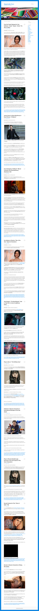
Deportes (29, 28)
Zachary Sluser (15, 405)
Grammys (21, 164)
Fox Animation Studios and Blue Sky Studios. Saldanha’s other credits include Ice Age (14, 453)
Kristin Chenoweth (6, 455)
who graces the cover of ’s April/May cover (13, 485)
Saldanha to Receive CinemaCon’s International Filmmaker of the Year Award (12, 410)
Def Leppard (8, 559)
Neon (4, 297)
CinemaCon (5, 110)
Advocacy (29, 25)
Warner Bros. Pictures (6, 561)
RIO (11, 455)
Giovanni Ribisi (21, 110)
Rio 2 (12, 455)
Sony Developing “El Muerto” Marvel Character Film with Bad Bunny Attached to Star (12, 170)
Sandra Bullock (16, 165)
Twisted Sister (23, 560)
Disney (12, 357)
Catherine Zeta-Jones (22, 558)
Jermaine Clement (8, 111)
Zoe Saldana (21, 297)
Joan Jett (16, 559)
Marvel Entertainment (6, 358)
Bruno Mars (8, 453)
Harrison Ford (15, 498)
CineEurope (24, 109)
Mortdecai (13, 404)
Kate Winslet (14, 111)
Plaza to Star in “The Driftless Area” (12, 362)
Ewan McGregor (10, 403)
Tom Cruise (20, 560)
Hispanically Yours (9, 4)
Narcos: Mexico (11, 165)
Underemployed (14, 604)
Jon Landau (11, 111)
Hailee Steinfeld (11, 498)
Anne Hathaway (22, 452)
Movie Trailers (7, 557)
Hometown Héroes (30, 32)
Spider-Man (5, 236)
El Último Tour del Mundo (21, 235)
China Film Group (20, 109)
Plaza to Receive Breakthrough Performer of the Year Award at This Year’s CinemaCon (12, 460)
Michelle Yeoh (17, 111)
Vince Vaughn (6, 499)
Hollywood (7, 295)
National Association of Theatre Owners (19, 296)
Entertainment (7, 109)
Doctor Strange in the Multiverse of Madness (12, 110)
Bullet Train (11, 164)
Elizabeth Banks (8, 498)
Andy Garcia (19, 452)
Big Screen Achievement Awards (19, 294)
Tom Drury (12, 405)
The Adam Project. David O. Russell (16, 297)
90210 (10, 603)
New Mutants (10, 358)
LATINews (29, 33)
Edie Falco (19, 110)
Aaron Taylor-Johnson (13, 234)
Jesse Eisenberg (23, 454)
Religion (29, 38)
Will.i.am (19, 455)
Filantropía (29, 31)
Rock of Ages (14, 560)
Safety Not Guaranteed (21, 404)
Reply (13, 561)
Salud (29, 39)
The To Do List (9, 405)
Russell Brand (17, 560)
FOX (13, 357)
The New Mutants (14, 358)
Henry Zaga (15, 357)
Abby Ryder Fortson (12, 294)
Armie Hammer (11, 497)
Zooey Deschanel (19, 405)
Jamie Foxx (15, 454)
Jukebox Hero (20, 559)
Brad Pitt (9, 164)
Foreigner (14, 559)
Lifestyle (29, 34)
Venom (7, 236)
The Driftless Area (6, 405)
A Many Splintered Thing (17, 395)
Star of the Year (10, 297)
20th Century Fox (11, 452)
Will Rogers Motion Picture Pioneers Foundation (13, 499)
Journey (18, 559)
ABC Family (12, 603)
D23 (7, 110)
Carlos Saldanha (15, 453)
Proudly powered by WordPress (19, 608)
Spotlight (29, 40)
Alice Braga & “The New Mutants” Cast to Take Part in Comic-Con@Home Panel (13, 303)
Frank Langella (13, 403)
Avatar (12, 109)
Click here (5, 355)
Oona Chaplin (20, 111)
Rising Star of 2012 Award (10, 560)
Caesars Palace (11, 453)
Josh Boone (18, 357)
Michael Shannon (7, 165)
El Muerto (19, 164)
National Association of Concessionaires (10, 296)
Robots (17, 455)
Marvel (24, 357)
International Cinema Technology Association (13, 295)
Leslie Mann (9, 455)
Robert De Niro (7, 297)
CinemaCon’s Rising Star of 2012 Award (19, 507)
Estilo (29, 30)
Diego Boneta (11, 559)
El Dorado (15, 235)
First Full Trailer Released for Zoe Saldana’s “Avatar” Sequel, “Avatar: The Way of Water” (13, 26)
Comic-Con (5, 357)
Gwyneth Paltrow (17, 403)
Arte (28, 26)
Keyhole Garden (23, 295)
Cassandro (9, 235)
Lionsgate (5, 296)
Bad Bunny (17, 234)
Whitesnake (10, 561)
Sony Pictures (20, 165)
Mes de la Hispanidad (30, 35)
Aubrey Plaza (14, 497)
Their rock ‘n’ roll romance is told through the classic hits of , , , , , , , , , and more (14, 534)
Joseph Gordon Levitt (19, 498)
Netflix (14, 165)
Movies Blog (11, 557)
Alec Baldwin (16, 558)
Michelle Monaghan (10, 404)
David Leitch (16, 164)
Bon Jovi (19, 558)
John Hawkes (20, 403)
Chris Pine (17, 497)
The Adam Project (21, 262)
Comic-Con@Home (19, 309)
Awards (7, 294)
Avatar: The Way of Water (15, 109)
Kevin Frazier (19, 295)
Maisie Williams (21, 357)
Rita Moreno (14, 455)
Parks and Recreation (16, 404)
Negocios (29, 36)
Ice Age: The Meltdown (11, 454)
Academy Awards (16, 452)
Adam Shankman (13, 558)
